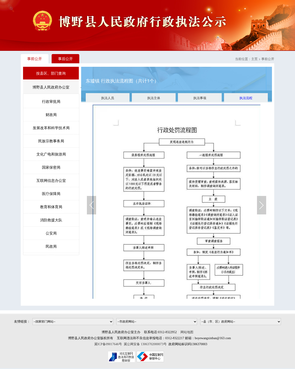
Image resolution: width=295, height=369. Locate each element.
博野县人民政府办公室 (50, 87)
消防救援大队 (51, 220)
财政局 (51, 114)
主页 (254, 58)
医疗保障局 (51, 193)
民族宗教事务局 (51, 140)
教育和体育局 (51, 206)
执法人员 (107, 97)
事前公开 (34, 58)
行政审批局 (51, 101)
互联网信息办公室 (51, 180)
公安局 (51, 233)
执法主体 (153, 97)
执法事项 (199, 97)
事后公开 (65, 58)
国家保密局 (51, 167)
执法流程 (245, 97)
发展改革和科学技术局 (51, 127)
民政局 (51, 246)
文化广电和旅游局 (51, 154)
